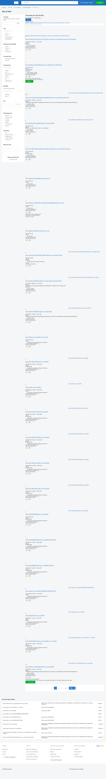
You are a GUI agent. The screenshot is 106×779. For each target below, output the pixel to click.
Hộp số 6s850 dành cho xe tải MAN (34, 615)
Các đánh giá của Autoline (32, 756)
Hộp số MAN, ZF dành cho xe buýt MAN (12, 728)
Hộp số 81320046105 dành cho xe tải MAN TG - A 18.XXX (41, 641)
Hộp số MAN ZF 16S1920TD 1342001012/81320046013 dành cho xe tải (44, 203)
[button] (26, 50)
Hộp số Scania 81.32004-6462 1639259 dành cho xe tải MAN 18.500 (43, 255)
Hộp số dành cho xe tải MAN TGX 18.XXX (36, 337)
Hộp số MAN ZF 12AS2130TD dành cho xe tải (37, 178)
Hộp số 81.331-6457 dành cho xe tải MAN (36, 411)
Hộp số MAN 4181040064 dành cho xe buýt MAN (38, 311)
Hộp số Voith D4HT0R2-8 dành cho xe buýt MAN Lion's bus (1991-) (43, 281)
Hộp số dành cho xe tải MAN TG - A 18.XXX (13, 707)
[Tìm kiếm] (23, 3)
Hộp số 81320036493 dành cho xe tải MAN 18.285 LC (39, 565)
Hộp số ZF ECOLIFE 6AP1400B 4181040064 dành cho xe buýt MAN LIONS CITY (47, 97)
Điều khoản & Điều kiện (31, 749)
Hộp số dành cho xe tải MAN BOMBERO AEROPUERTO (40, 591)
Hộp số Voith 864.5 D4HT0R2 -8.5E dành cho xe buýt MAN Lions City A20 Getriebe (20, 733)
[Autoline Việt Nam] (7, 2)
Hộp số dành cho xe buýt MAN (10, 724)
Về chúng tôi (5, 749)
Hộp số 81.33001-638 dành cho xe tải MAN (37, 361)
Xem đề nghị (30, 682)
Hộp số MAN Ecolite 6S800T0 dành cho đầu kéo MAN (39, 123)
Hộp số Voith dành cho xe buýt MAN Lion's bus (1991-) (15, 703)
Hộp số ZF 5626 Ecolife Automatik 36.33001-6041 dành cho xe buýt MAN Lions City (47, 149)
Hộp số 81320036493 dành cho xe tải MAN (36, 514)
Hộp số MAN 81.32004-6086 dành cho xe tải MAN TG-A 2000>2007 (43, 65)
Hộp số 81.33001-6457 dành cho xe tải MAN (37, 437)
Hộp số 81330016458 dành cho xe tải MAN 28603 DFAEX (40, 540)
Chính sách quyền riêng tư (32, 751)
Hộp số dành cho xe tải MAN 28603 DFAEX (13, 720)
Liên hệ (4, 754)
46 (65, 688)
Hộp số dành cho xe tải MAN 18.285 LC (12, 717)
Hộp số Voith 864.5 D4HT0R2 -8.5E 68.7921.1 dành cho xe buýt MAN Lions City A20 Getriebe (50, 39)
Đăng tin (29, 81)
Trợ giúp (4, 751)
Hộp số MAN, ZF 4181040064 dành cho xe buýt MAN (39, 666)
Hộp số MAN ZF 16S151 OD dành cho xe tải (37, 231)
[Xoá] (22, 21)
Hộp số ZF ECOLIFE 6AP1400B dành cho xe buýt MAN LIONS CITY (18, 737)
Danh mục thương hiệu (31, 759)
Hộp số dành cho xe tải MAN (33, 387)
